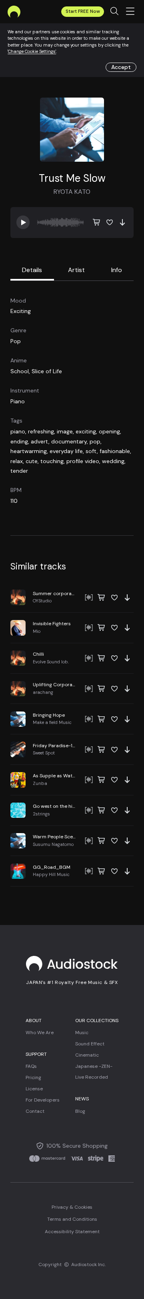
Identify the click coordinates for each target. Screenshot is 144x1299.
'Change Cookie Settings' (32, 51)
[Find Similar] (88, 597)
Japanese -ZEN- (93, 1066)
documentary (69, 441)
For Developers (43, 1100)
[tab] (32, 271)
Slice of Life (47, 371)
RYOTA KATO (72, 191)
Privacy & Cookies (72, 1207)
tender (19, 470)
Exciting (20, 311)
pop (95, 441)
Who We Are (40, 1032)
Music (81, 1032)
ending (19, 441)
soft (91, 451)
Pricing (33, 1077)
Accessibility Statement (72, 1231)
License (34, 1089)
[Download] (122, 222)
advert (39, 441)
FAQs (31, 1066)
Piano (17, 401)
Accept (121, 67)
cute (32, 461)
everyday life (66, 451)
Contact (35, 1111)
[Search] (114, 11)
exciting (86, 431)
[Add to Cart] (96, 222)
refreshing (41, 431)
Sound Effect (89, 1044)
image (65, 431)
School (19, 371)
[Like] (109, 222)
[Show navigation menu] (130, 11)
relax (16, 461)
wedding (113, 461)
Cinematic (87, 1055)
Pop (15, 341)
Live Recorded (91, 1077)
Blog (80, 1111)
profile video (82, 461)
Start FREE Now (83, 11)
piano (17, 431)
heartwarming (28, 451)
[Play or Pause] (72, 597)
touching (52, 461)
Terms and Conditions (72, 1219)
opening (109, 431)
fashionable (115, 451)
